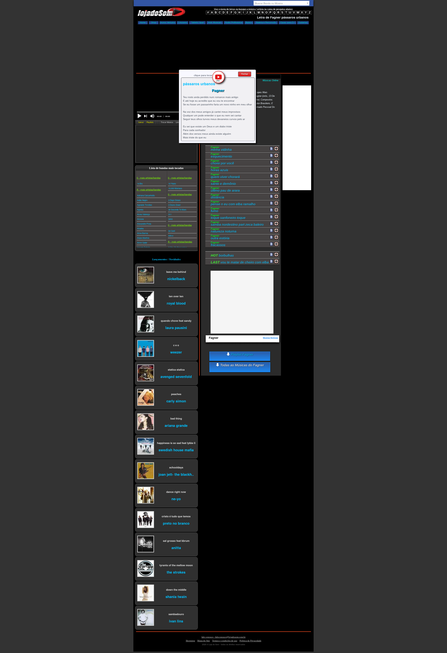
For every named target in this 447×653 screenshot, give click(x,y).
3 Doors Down (174, 204)
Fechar (244, 74)
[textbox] (281, 3)
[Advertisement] (223, 48)
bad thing (176, 418)
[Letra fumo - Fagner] (271, 210)
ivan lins (176, 620)
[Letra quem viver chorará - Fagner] (271, 176)
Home (143, 22)
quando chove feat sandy (176, 320)
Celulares (182, 22)
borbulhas (222, 255)
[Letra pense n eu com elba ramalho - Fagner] (271, 203)
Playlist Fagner (241, 354)
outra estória (220, 237)
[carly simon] (145, 397)
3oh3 (170, 219)
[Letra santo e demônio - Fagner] (271, 183)
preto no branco (176, 523)
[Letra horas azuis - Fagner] (271, 169)
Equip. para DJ (287, 22)
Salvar (141, 122)
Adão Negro (142, 200)
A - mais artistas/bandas (149, 189)
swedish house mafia (176, 449)
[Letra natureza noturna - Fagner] (271, 230)
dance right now (176, 492)
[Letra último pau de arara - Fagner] (271, 189)
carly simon (176, 400)
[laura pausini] (145, 324)
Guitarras (303, 22)
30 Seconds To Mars (177, 209)
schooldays (176, 467)
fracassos (218, 244)
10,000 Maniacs (175, 188)
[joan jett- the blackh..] (145, 471)
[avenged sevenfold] (145, 373)
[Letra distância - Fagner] (271, 196)
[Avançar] (146, 116)
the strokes (176, 571)
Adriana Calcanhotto (146, 195)
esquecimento (221, 155)
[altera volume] (152, 116)
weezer (176, 351)
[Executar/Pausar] (139, 116)
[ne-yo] (145, 495)
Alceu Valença (143, 214)
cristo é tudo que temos (176, 516)
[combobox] (281, 3)
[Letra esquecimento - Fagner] (271, 155)
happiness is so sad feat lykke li (176, 443)
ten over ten (176, 296)
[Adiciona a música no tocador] (276, 149)
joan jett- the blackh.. (176, 474)
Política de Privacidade (250, 640)
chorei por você (222, 162)
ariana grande (176, 425)
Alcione (140, 219)
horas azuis (219, 169)
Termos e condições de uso (224, 640)
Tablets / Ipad (197, 22)
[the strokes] (145, 569)
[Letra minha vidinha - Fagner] (271, 149)
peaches (176, 394)
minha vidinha (221, 149)
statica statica (176, 369)
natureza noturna (223, 230)
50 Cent (171, 230)
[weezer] (145, 348)
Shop (153, 22)
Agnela (140, 209)
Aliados (140, 228)
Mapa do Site (203, 640)
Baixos (249, 22)
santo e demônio (223, 183)
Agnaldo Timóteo (144, 204)
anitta (176, 547)
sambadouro (176, 614)
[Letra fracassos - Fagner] (271, 244)
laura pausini (176, 327)
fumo (215, 210)
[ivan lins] (145, 617)
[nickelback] (145, 275)
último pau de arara (225, 189)
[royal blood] (145, 300)
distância (217, 196)
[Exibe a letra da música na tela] (271, 254)
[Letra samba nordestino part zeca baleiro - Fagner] (271, 223)
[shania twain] (145, 593)
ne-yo (176, 498)
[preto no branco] (145, 520)
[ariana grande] (145, 422)
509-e (170, 235)
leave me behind (176, 271)
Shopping (190, 640)
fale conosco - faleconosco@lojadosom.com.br (223, 637)
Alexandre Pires (144, 223)
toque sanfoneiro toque (228, 217)
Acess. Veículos (167, 22)
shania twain (176, 596)
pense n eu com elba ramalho (233, 203)
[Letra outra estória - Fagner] (271, 237)
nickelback (176, 278)
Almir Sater (142, 242)
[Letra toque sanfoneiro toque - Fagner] (271, 217)
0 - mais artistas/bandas (148, 177)
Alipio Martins (143, 237)
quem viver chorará (225, 176)
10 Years (172, 183)
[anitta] (145, 544)
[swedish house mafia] (145, 446)
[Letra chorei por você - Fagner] (271, 162)
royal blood (176, 302)
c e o (176, 345)
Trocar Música (167, 122)
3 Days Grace (174, 200)
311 (169, 214)
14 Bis (140, 183)
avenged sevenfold (176, 376)
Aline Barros (142, 233)
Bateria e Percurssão (266, 22)
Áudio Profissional (233, 22)
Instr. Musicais (214, 22)
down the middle (176, 589)
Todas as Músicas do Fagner (241, 365)
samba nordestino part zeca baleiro (237, 223)
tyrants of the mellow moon (176, 565)
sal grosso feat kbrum (176, 540)
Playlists (149, 122)
